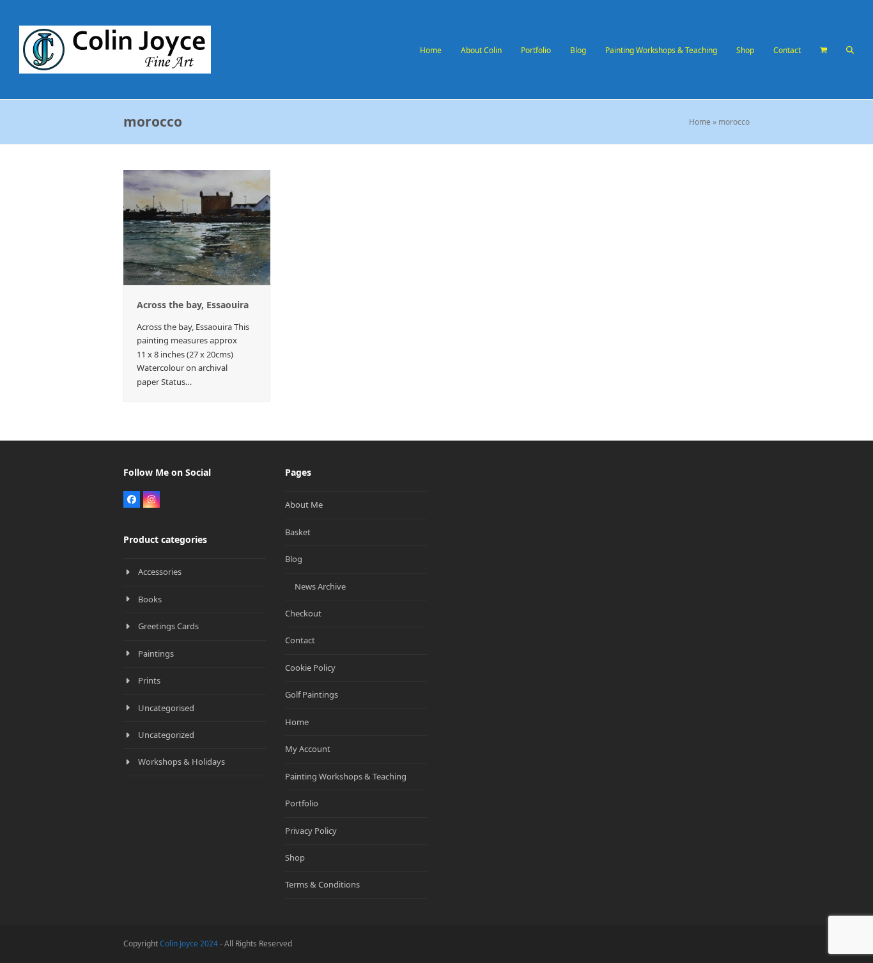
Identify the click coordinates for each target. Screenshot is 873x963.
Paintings (156, 653)
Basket (298, 532)
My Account (307, 749)
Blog (293, 559)
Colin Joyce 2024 (189, 943)
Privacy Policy (311, 830)
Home (700, 121)
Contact (300, 640)
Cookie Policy (310, 667)
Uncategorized (166, 734)
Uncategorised (166, 708)
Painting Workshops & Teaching (345, 776)
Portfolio (301, 803)
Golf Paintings (311, 694)
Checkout (303, 613)
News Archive (320, 586)
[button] (823, 50)
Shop (295, 857)
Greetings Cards (168, 626)
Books (150, 599)
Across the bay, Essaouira (193, 305)
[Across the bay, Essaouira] (196, 226)
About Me (304, 504)
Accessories (160, 571)
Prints (149, 680)
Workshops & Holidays (181, 761)
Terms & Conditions (322, 884)
